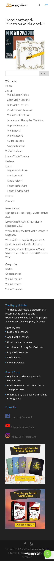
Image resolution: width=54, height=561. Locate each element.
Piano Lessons (15, 135)
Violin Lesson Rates (18, 94)
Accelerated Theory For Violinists (25, 120)
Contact (9, 201)
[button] (47, 554)
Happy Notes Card (17, 185)
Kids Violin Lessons (18, 105)
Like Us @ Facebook (21, 417)
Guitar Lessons (15, 140)
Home (8, 85)
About (8, 90)
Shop (8, 166)
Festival (9, 196)
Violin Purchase (15, 362)
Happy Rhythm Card (18, 190)
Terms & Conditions (21, 553)
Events (9, 268)
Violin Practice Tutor (18, 115)
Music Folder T (15, 180)
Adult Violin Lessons (18, 99)
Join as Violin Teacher (17, 156)
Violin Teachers (13, 151)
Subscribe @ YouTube (22, 427)
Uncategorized (13, 273)
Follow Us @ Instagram (23, 436)
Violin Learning (13, 278)
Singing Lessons (16, 146)
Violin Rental (14, 130)
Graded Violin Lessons (19, 110)
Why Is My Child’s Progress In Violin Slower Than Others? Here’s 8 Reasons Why (26, 253)
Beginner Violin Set (17, 170)
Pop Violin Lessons (17, 125)
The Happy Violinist (36, 549)
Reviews (9, 161)
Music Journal (14, 175)
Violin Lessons (13, 284)
